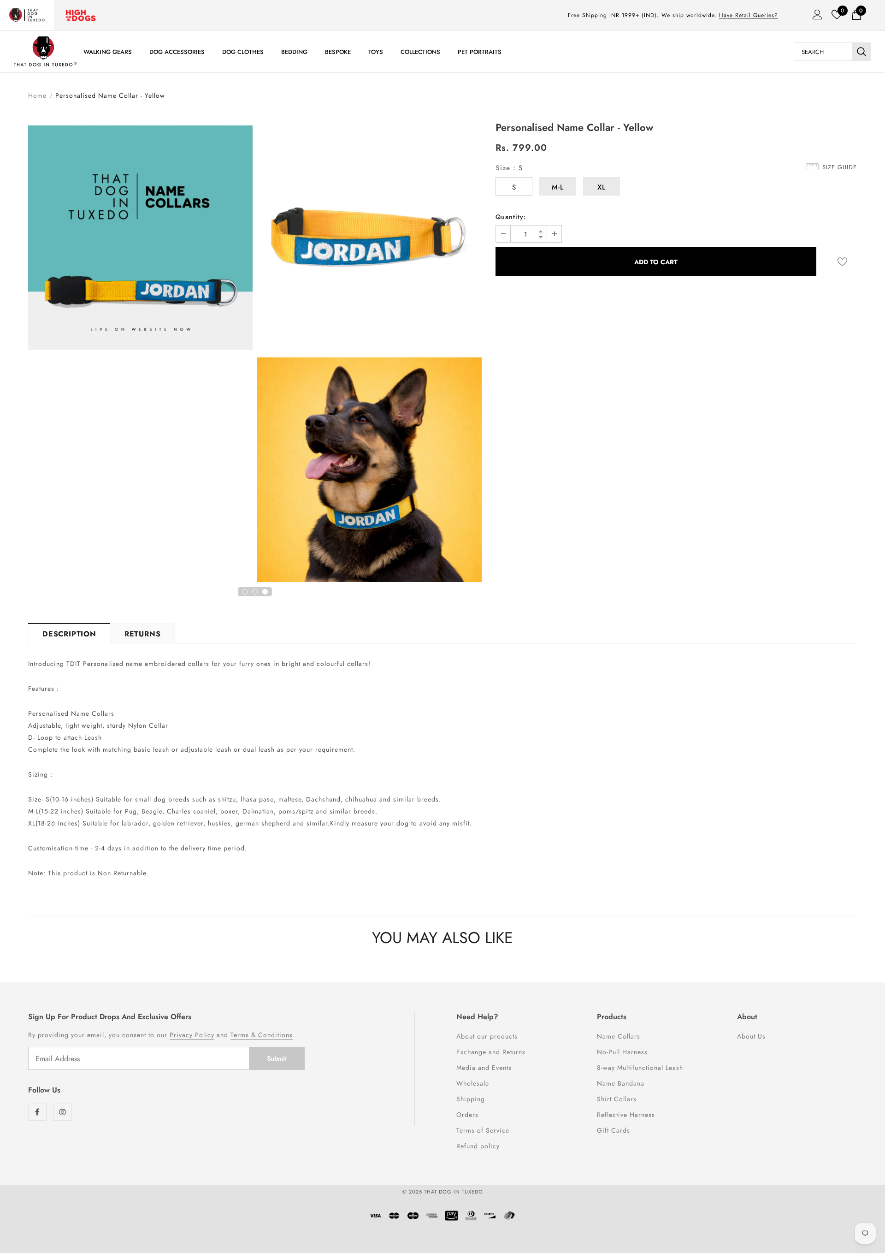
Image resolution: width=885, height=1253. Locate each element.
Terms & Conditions (261, 1034)
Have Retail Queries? (748, 15)
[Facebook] (37, 1112)
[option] (140, 239)
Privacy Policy (192, 1034)
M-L (558, 187)
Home (37, 95)
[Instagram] (62, 1112)
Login (814, 17)
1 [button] (245, 591)
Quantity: (511, 216)
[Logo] (45, 51)
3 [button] (265, 591)
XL (601, 187)
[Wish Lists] (842, 262)
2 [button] (255, 591)
